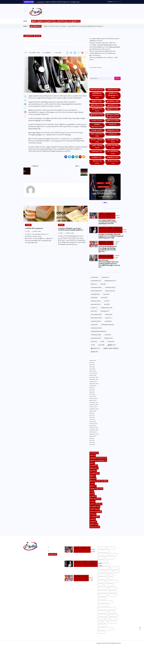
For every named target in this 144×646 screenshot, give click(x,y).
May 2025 (92, 392)
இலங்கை (42, 21)
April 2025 (92, 394)
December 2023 (93, 428)
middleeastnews (106, 308)
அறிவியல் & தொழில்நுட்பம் (113, 95)
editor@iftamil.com (30, 560)
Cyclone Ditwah (96, 291)
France (106, 294)
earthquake (95, 294)
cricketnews (110, 287)
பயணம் (113, 134)
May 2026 (92, 367)
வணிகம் (96, 157)
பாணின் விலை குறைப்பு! (34, 228)
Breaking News (96, 89)
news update (96, 314)
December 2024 (93, 402)
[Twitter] (116, 2)
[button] (102, 202)
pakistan (108, 314)
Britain (94, 284)
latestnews (96, 304)
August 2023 (92, 436)
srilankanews (96, 328)
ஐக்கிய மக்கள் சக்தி (111, 348)
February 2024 (93, 423)
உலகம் (69, 21)
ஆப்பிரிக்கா (112, 101)
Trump (94, 341)
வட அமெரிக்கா (60, 21)
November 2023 (93, 430)
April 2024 (92, 419)
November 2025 (93, 379)
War (101, 345)
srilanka (94, 324)
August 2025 (92, 386)
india (104, 297)
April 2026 (92, 369)
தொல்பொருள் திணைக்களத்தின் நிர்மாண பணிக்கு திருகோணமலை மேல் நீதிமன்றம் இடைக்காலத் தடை (102, 53)
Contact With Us (53, 551)
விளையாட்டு (97, 162)
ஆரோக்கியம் (97, 105)
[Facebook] (114, 2)
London (94, 308)
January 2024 (92, 426)
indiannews (96, 301)
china (103, 284)
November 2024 (93, 404)
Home (25, 21)
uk (102, 341)
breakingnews (110, 281)
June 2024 (92, 415)
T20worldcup (96, 335)
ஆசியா (50, 21)
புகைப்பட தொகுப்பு (97, 141)
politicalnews (96, 318)
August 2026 (92, 360)
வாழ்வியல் (112, 157)
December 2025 (93, 377)
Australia (105, 277)
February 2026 (93, 373)
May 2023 (92, 442)
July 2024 (91, 413)
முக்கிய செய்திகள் (113, 147)
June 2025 (92, 390)
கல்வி (112, 124)
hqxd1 (28, 231)
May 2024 (92, 417)
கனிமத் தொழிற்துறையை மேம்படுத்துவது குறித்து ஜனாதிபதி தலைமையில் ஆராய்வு (68, 2)
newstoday (104, 311)
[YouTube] (118, 2)
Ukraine (111, 341)
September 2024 (94, 409)
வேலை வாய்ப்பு (113, 162)
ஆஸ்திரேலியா (35, 26)
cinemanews (96, 287)
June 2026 (92, 365)
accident (94, 277)
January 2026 (92, 375)
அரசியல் (113, 89)
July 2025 (91, 388)
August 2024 (92, 411)
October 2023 (93, 432)
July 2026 (91, 362)
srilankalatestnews (107, 324)
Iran (106, 301)
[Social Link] (120, 2)
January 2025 (92, 400)
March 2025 (92, 396)
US (93, 345)
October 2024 (93, 407)
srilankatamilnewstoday (98, 331)
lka (107, 304)
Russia (108, 318)
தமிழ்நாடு (112, 130)
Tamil (108, 335)
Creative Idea (53, 554)
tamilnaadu (96, 338)
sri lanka (108, 321)
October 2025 (93, 381)
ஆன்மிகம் (113, 105)
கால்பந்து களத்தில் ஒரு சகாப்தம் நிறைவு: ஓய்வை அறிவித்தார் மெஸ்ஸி (104, 39)
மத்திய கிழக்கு (97, 147)
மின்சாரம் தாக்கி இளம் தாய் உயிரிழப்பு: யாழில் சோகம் (103, 58)
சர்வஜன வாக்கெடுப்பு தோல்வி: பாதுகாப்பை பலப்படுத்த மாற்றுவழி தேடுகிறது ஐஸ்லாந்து (103, 44)
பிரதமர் (94, 351)
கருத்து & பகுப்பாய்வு (97, 125)
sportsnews (96, 321)
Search (117, 78)
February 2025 (93, 398)
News (94, 311)
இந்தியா (35, 21)
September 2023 (94, 434)
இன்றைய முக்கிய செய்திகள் (113, 116)
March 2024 (92, 421)
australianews (96, 281)
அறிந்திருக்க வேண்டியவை (97, 95)
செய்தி (97, 130)
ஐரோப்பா (76, 21)
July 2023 (91, 438)
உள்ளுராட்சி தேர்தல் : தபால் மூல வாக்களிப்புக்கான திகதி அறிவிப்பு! (70, 229)
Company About (53, 547)
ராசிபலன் (97, 151)
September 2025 (94, 383)
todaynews (108, 338)
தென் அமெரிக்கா (97, 135)
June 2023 (92, 440)
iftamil (94, 297)
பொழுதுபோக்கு (112, 141)
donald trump (110, 291)
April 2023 (92, 444)
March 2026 (92, 371)
